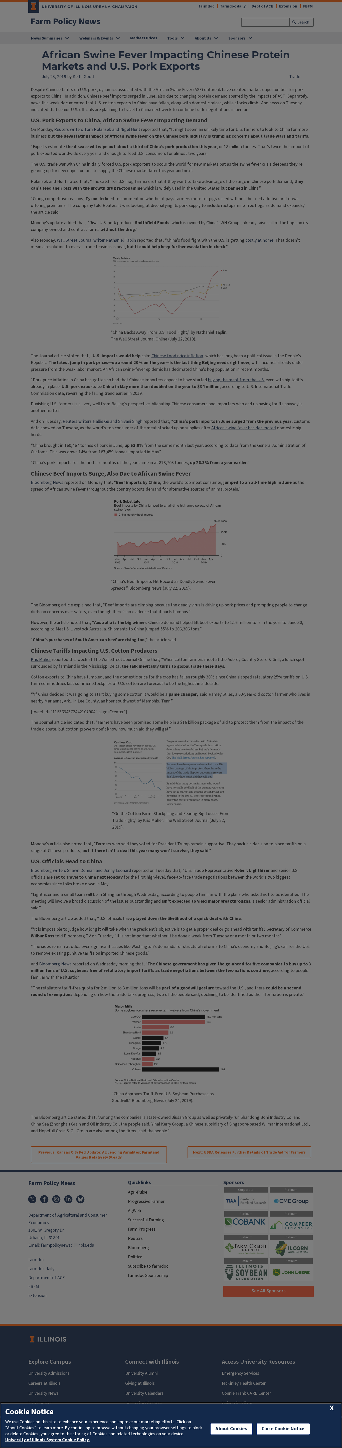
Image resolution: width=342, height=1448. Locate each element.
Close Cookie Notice (283, 1428)
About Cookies (231, 1428)
